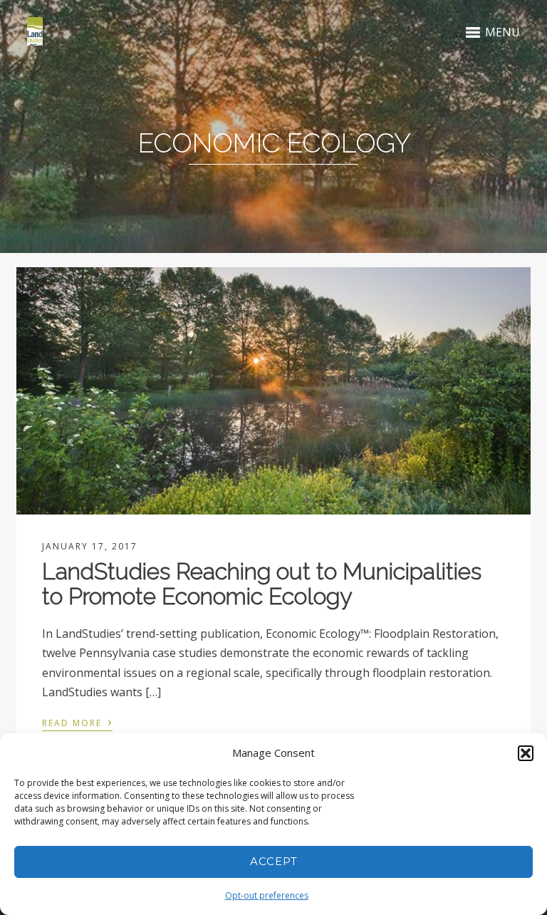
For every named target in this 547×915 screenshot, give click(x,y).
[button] (526, 753)
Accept (274, 861)
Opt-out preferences (266, 895)
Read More (77, 722)
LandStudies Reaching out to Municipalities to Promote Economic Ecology (261, 583)
